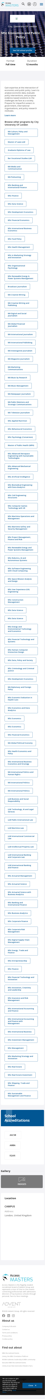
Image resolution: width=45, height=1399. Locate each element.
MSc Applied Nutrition (17, 421)
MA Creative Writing (16, 295)
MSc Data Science (15, 204)
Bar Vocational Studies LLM (20, 158)
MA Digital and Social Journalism (17, 314)
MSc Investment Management (21, 1040)
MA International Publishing (20, 342)
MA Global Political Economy (20, 743)
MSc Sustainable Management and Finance (19, 1094)
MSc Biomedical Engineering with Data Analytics (20, 486)
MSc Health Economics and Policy (19, 752)
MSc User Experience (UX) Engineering (19, 590)
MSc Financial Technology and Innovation (21, 978)
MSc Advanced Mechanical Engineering (19, 467)
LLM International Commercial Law (21, 837)
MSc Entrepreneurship (17, 961)
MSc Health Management (19, 247)
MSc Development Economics (20, 212)
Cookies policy (7, 1339)
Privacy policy (7, 1336)
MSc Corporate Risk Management (16, 930)
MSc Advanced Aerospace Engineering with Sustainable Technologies (20, 455)
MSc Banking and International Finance (17, 186)
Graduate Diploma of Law (19, 150)
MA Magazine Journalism (19, 359)
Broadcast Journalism (17, 286)
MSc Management (16, 1048)
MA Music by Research (17, 377)
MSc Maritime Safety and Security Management (19, 527)
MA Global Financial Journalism (16, 325)
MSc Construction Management (15, 601)
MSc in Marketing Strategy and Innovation (19, 256)
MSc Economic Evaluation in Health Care (20, 698)
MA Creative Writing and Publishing (18, 304)
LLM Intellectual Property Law (21, 847)
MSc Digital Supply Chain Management (19, 941)
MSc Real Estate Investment (20, 1075)
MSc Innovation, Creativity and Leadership (19, 988)
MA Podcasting (14, 177)
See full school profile (22, 50)
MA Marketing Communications (15, 368)
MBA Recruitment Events (10, 1353)
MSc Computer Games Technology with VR (17, 507)
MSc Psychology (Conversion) (20, 437)
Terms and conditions (10, 1333)
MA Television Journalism (19, 412)
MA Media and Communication (15, 167)
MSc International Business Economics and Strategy (20, 762)
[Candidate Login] (35, 4)
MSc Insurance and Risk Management (18, 999)
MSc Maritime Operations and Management (21, 517)
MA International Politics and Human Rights (20, 773)
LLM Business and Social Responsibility (18, 800)
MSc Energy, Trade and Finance (18, 951)
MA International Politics (19, 782)
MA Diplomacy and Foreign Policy (19, 688)
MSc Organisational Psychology (16, 266)
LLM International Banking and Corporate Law (19, 856)
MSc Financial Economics (18, 220)
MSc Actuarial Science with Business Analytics (19, 893)
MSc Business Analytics (18, 913)
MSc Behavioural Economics (20, 429)
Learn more (10, 115)
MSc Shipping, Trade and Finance (19, 1084)
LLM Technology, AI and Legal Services (21, 810)
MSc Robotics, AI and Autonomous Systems (17, 559)
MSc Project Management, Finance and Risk (19, 538)
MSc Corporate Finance (18, 921)
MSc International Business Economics (20, 229)
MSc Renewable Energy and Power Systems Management (20, 548)
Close (31, 1385)
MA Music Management (18, 386)
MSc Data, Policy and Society (20, 660)
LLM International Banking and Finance (19, 866)
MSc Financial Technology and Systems (21, 640)
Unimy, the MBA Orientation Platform (15, 1356)
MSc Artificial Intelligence (19, 477)
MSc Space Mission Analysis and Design (20, 580)
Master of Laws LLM (16, 142)
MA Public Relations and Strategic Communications (19, 403)
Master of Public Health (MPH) (21, 445)
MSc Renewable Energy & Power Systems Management (20, 277)
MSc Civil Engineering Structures (17, 496)
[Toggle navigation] (41, 4)
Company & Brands (9, 1326)
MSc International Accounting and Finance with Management (21, 1021)
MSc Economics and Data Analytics (19, 709)
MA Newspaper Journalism (19, 394)
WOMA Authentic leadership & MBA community (18, 1360)
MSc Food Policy (15, 239)
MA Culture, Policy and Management (17, 132)
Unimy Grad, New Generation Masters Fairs (17, 1366)
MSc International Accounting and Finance (21, 1009)
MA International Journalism (20, 334)
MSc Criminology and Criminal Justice (21, 669)
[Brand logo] (17, 1278)
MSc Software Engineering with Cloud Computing (19, 569)
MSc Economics (14, 718)
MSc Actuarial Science (17, 884)
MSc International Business (20, 1032)
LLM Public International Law (20, 820)
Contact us (6, 1329)
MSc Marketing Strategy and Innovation (20, 1057)
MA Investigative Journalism (20, 351)
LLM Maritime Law (16, 828)
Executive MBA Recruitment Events (14, 1363)
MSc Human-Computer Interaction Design (18, 651)
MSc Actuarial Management (20, 876)
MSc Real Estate (15, 1067)
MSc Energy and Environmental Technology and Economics (19, 629)
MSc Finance (13, 196)
